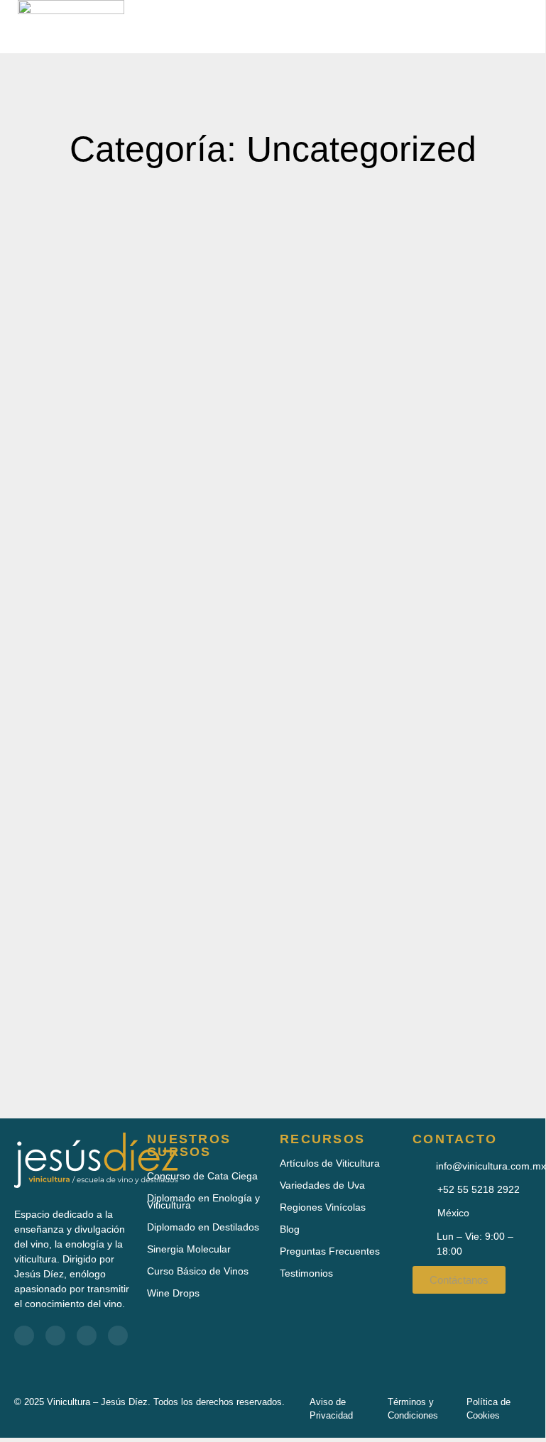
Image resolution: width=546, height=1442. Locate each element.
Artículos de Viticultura (330, 1163)
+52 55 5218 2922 (478, 1189)
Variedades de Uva (322, 1185)
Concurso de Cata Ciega (202, 1176)
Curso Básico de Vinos (198, 1271)
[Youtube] (55, 1335)
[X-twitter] (87, 1335)
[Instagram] (118, 1335)
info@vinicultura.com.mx (491, 1166)
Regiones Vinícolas (323, 1207)
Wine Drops (173, 1293)
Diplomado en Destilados (203, 1227)
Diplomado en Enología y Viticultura (203, 1201)
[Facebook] (24, 1335)
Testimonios (306, 1273)
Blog (290, 1229)
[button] (486, 26)
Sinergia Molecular (189, 1249)
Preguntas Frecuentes (330, 1251)
